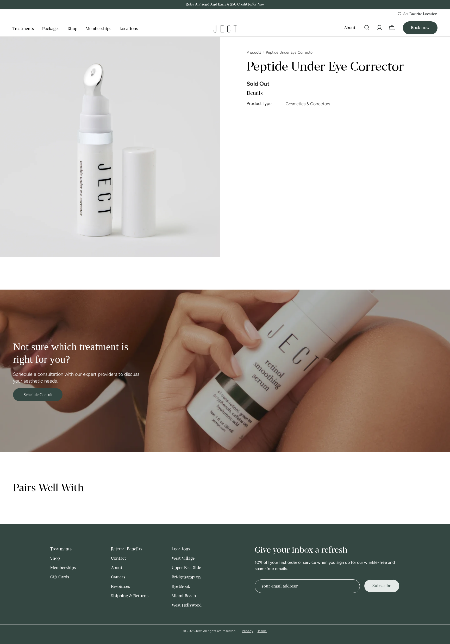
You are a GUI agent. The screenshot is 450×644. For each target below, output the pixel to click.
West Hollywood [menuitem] (187, 605)
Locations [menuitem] (129, 29)
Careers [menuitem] (118, 577)
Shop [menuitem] (72, 29)
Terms (262, 631)
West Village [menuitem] (183, 558)
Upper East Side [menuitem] (186, 568)
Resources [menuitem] (120, 587)
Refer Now (256, 4)
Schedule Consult (37, 394)
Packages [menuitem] (50, 29)
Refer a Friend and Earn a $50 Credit (225, 4)
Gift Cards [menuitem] (59, 577)
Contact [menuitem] (118, 558)
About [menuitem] (349, 28)
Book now (420, 28)
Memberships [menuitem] (98, 29)
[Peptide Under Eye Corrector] (110, 147)
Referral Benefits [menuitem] (126, 549)
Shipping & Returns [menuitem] (129, 596)
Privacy (247, 631)
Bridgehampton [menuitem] (186, 577)
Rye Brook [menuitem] (181, 587)
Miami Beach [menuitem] (184, 596)
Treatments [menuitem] (23, 29)
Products (254, 52)
